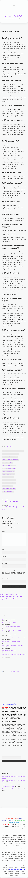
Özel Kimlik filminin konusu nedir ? (11, 626)
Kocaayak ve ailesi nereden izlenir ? (11, 641)
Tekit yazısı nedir (8, 485)
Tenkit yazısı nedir (8, 491)
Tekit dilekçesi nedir (8, 471)
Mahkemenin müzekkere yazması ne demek (13, 451)
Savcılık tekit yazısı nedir (10, 456)
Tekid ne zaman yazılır (9, 465)
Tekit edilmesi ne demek (9, 480)
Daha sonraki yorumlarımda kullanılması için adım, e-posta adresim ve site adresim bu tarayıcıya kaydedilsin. (13, 574)
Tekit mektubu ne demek (9, 482)
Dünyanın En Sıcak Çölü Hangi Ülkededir (12, 788)
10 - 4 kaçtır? (6, 578)
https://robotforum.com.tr (9, 594)
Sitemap (18, 599)
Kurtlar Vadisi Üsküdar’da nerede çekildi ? (13, 638)
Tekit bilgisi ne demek (9, 468)
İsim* (3, 549)
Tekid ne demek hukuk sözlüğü (10, 459)
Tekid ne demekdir (7, 462)
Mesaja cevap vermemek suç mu (10, 454)
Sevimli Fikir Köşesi (14, 16)
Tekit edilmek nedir (8, 477)
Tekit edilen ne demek (8, 474)
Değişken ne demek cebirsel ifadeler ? (12, 630)
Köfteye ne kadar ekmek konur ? (10, 634)
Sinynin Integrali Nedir (8, 784)
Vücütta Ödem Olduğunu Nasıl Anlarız (13, 508)
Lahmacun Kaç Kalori (10, 501)
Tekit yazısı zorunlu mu (9, 488)
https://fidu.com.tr (7, 599)
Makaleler (10, 447)
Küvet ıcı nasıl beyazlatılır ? (10, 622)
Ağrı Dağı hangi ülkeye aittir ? (10, 619)
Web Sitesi (4, 563)
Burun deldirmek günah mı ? (9, 650)
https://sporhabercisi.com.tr (11, 597)
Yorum (3, 531)
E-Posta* (4, 556)
